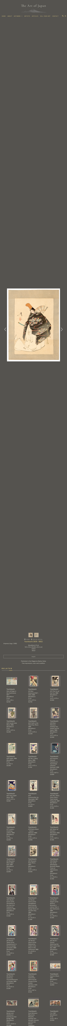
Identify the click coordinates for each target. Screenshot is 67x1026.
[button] (18, 16)
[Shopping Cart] (65, 16)
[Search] (63, 16)
